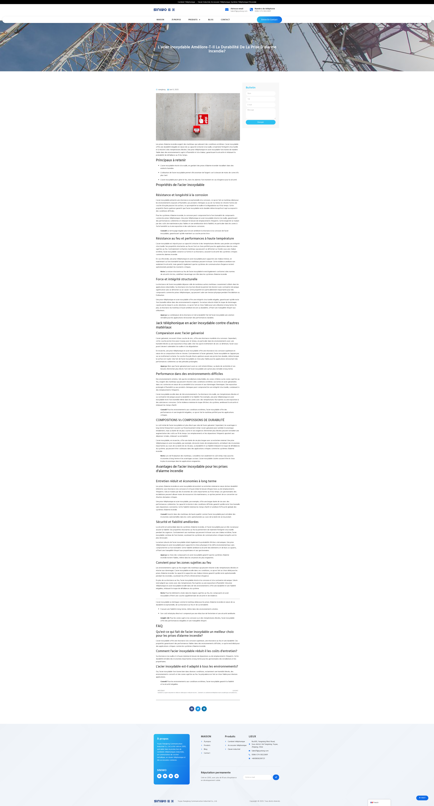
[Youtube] (171, 776)
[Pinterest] (176, 776)
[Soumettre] (276, 777)
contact (225, 19)
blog (210, 19)
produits (192, 19)
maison (160, 19)
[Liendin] (165, 776)
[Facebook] (159, 776)
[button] (191, 708)
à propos (176, 19)
